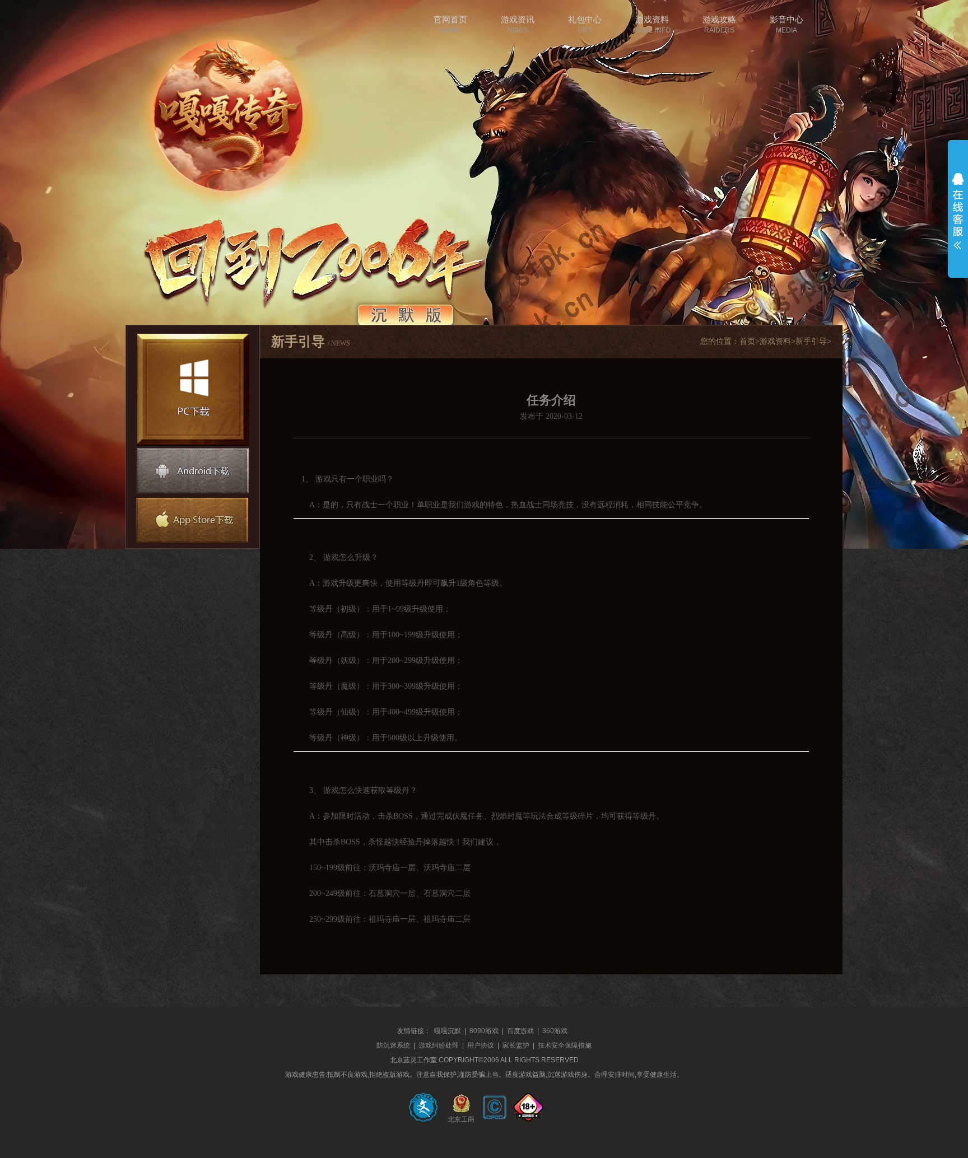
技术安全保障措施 (565, 1045)
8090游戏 (484, 1031)
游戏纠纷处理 (438, 1045)
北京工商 (461, 1117)
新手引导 (811, 341)
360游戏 (554, 1031)
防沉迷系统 (393, 1045)
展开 (958, 211)
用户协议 (480, 1045)
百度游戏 (520, 1031)
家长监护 (515, 1045)
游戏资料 (775, 341)
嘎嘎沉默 (447, 1031)
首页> (749, 341)
